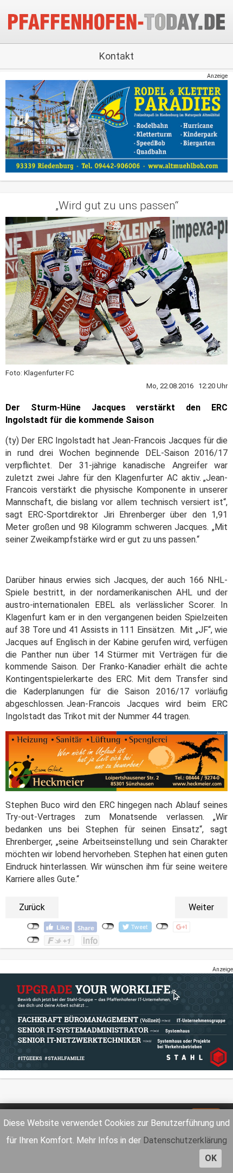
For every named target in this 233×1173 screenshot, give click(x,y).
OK (211, 1158)
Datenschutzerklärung (185, 1140)
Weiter (201, 907)
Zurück (32, 907)
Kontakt (116, 56)
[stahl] (116, 1021)
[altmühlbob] (116, 125)
